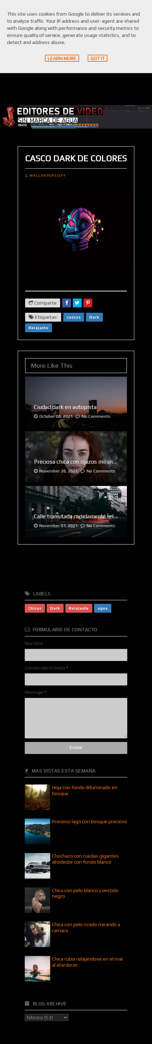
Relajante (38, 328)
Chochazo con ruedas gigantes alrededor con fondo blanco (85, 859)
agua (103, 608)
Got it (97, 58)
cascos (74, 317)
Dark (94, 317)
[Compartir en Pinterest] (87, 303)
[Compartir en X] (77, 303)
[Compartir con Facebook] (66, 303)
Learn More (62, 58)
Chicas (34, 608)
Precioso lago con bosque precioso (89, 821)
